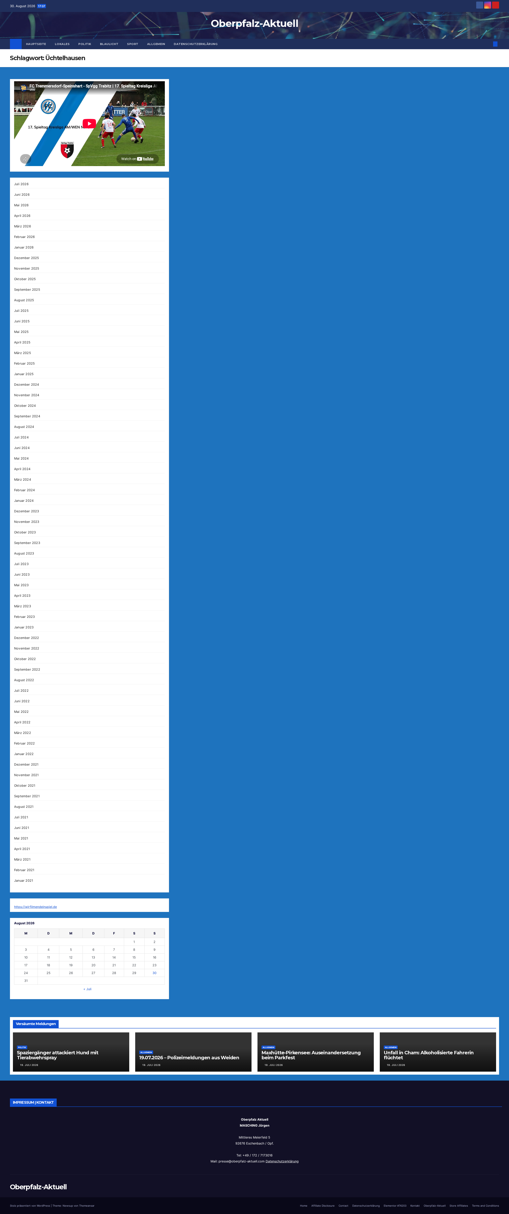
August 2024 (24, 427)
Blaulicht (109, 44)
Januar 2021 (23, 880)
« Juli (87, 989)
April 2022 (22, 722)
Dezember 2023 (26, 511)
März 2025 (22, 353)
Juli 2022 (21, 691)
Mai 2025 (21, 332)
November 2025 (26, 268)
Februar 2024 (24, 490)
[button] (489, 44)
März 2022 (22, 733)
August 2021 (23, 807)
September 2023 (27, 543)
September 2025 (27, 290)
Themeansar (86, 1205)
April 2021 (22, 849)
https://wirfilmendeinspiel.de (35, 907)
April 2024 (22, 469)
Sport (132, 44)
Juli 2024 (21, 437)
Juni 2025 (22, 321)
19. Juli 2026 (29, 1064)
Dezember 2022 (26, 638)
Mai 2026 (21, 205)
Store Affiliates (459, 1205)
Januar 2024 (24, 501)
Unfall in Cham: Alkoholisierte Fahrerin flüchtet (429, 1055)
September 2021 (27, 796)
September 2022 (27, 669)
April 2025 (22, 342)
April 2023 (22, 596)
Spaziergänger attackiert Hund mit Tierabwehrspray (57, 1055)
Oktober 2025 (25, 279)
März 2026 (22, 226)
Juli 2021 (21, 817)
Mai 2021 (21, 838)
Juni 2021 (21, 828)
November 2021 (26, 775)
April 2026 (22, 216)
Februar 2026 (24, 237)
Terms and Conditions (485, 1205)
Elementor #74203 (395, 1205)
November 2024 (26, 395)
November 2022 (26, 648)
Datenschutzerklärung (196, 44)
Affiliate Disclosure (323, 1205)
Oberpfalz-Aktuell (254, 23)
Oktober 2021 (24, 785)
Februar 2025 (24, 363)
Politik (84, 44)
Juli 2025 (21, 311)
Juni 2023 (22, 574)
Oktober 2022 (25, 659)
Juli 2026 (21, 184)
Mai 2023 (21, 585)
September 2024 (27, 416)
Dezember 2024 (26, 384)
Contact (343, 1205)
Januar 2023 (24, 627)
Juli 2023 (21, 564)
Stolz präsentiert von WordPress (30, 1205)
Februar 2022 (24, 743)
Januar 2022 (24, 754)
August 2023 (24, 553)
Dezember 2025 (26, 258)
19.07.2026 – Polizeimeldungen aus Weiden (189, 1057)
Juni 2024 (22, 448)
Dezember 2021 (26, 764)
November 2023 (26, 522)
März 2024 (22, 479)
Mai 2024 (21, 458)
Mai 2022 (21, 712)
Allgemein (156, 44)
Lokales (62, 44)
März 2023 (22, 606)
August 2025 (24, 300)
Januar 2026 (24, 247)
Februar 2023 (24, 617)
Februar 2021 (24, 870)
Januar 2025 (24, 374)
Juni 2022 (22, 701)
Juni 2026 (22, 195)
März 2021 (22, 859)
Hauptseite (36, 44)
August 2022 (24, 680)
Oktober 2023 (25, 532)
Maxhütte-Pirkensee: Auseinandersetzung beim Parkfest (310, 1055)
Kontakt (415, 1205)
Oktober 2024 (25, 406)
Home (303, 1205)
